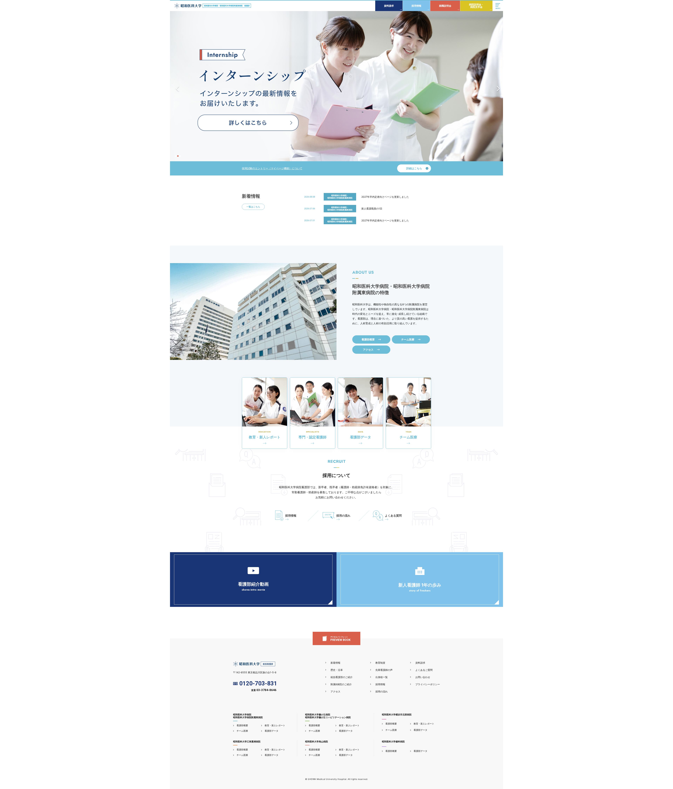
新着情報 (335, 662)
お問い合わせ (422, 677)
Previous (176, 86)
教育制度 (380, 662)
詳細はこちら (414, 168)
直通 (263, 690)
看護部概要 (242, 725)
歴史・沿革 (337, 669)
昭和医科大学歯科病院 (393, 741)
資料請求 (389, 5)
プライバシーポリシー (427, 684)
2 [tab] (177, 156)
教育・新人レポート (275, 725)
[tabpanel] (336, 86)
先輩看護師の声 (384, 669)
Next (497, 86)
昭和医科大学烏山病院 (316, 741)
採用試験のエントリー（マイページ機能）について (272, 168)
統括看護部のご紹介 (342, 677)
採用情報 (416, 5)
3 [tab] (180, 156)
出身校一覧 (381, 677)
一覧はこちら (253, 206)
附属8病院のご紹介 (341, 684)
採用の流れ (343, 515)
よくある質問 (393, 515)
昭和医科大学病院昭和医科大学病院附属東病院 (248, 716)
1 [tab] (175, 156)
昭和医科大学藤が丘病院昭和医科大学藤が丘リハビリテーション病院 (328, 716)
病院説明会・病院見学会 (476, 5)
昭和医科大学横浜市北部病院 (397, 714)
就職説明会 (445, 5)
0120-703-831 (258, 683)
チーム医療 (242, 730)
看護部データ (271, 730)
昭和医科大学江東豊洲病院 (246, 741)
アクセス (335, 691)
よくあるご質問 (424, 669)
